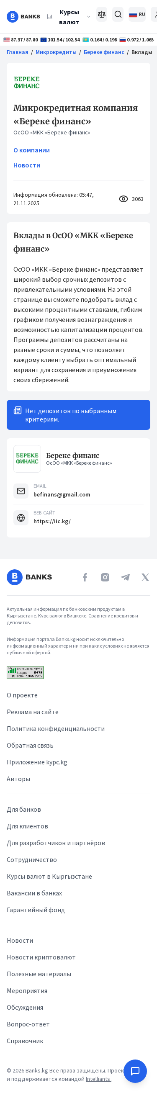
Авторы (18, 778)
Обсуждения (25, 1007)
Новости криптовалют (41, 957)
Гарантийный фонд (36, 909)
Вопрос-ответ (28, 1024)
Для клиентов (27, 826)
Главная (17, 52)
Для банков (24, 809)
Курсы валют (69, 17)
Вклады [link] (141, 52)
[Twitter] (145, 577)
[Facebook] (85, 577)
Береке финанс (104, 52)
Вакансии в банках (34, 893)
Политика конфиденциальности (56, 728)
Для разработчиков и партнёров (56, 842)
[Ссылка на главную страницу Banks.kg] (23, 17)
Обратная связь (30, 745)
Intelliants (98, 1079)
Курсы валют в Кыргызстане (49, 876)
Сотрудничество (32, 859)
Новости (26, 165)
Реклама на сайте (33, 711)
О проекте (22, 695)
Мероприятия (27, 990)
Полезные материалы (39, 974)
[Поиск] (118, 14)
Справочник (25, 1040)
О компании (31, 150)
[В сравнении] (102, 14)
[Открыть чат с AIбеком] (135, 1071)
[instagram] (105, 577)
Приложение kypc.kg (37, 762)
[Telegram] (125, 577)
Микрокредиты (56, 52)
